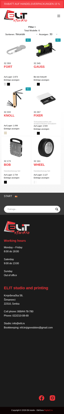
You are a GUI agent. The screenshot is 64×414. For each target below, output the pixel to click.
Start (8, 196)
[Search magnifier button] (57, 209)
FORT (8, 66)
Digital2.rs (48, 410)
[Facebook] (41, 398)
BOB (7, 164)
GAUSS (39, 66)
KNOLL (9, 115)
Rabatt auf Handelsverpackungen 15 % (32, 4)
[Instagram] (52, 398)
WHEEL (39, 164)
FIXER (38, 115)
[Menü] (58, 16)
